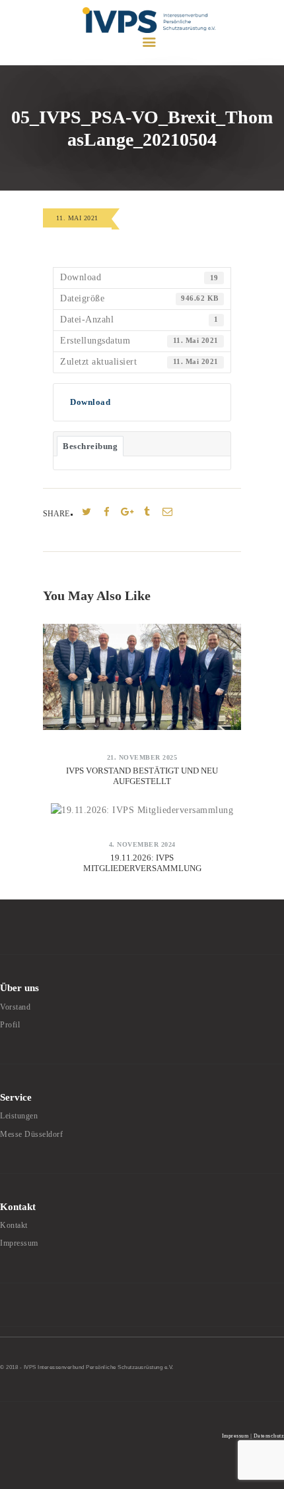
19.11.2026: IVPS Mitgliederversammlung (142, 863)
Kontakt (14, 1225)
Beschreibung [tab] (90, 446)
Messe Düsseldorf (31, 1134)
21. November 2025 (142, 757)
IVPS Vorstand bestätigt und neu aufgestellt (142, 776)
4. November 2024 (142, 844)
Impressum (19, 1243)
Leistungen (19, 1115)
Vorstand (15, 1007)
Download (90, 402)
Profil (10, 1024)
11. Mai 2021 (77, 218)
